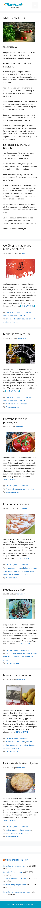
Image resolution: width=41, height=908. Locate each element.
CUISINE (28, 312)
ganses (17, 571)
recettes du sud (28, 745)
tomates (31, 489)
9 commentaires (12, 492)
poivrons (14, 489)
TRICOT (22, 316)
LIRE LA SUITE (27, 306)
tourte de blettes (22, 833)
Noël (11, 322)
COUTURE (10, 312)
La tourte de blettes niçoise (20, 763)
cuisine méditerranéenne (15, 742)
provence (22, 489)
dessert (6, 833)
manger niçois (15, 745)
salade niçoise (18, 657)
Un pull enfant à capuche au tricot (16, 892)
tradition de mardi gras (21, 575)
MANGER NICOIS (10, 316)
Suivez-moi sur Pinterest (16, 860)
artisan (8, 319)
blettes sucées (11, 830)
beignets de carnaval (14, 568)
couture (25, 319)
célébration (16, 319)
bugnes (10, 571)
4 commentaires (12, 578)
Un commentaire (12, 663)
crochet (32, 319)
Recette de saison (14, 589)
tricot (16, 322)
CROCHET (20, 312)
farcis (8, 489)
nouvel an (23, 404)
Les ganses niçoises (16, 504)
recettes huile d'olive (11, 748)
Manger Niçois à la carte (18, 675)
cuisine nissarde (25, 830)
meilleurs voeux (12, 404)
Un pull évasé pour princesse (14, 885)
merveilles (7, 575)
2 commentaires (12, 407)
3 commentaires (12, 837)
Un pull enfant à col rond (12, 872)
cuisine (6, 322)
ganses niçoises (27, 571)
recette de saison (23, 654)
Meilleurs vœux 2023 (16, 334)
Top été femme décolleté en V (14, 879)
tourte (12, 833)
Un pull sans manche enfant (14, 866)
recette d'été (11, 654)
